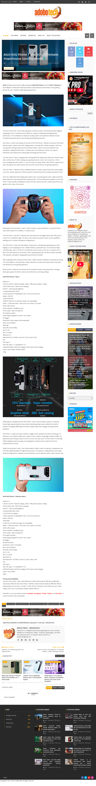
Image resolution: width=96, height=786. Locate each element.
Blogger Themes (63, 784)
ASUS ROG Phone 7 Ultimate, (51, 63)
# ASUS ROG (10, 604)
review (8, 727)
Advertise (32, 35)
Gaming (9, 719)
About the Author (53, 35)
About (21, 1)
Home (15, 1)
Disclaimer (37, 1)
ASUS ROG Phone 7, (37, 63)
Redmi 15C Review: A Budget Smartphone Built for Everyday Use (79, 383)
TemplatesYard (44, 784)
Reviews (23, 35)
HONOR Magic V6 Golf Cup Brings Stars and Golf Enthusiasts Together (82, 716)
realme (27, 662)
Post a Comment (9, 697)
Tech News (14, 35)
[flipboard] (92, 1)
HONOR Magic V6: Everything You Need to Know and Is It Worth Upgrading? (82, 750)
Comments (88, 330)
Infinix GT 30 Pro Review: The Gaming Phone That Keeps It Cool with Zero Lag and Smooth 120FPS (79, 362)
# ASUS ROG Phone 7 (22, 604)
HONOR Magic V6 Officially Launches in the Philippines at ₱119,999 (82, 739)
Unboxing (9, 723)
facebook (61, 687)
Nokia (5, 662)
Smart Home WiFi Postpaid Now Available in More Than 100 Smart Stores (51, 739)
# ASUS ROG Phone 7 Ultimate (38, 604)
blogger (49, 687)
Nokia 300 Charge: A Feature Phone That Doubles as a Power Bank (11, 677)
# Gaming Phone (53, 604)
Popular (72, 330)
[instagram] (79, 1)
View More (61, 656)
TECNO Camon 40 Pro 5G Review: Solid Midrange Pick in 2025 (79, 349)
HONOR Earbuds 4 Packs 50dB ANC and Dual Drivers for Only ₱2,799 (82, 727)
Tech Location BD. (16, 781)
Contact (28, 1)
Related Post (7, 656)
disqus (55, 687)
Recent (80, 330)
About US (41, 35)
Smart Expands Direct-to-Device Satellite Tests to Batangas (51, 716)
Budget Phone (11, 715)
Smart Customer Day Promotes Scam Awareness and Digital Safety (51, 750)
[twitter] (85, 1)
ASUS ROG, (28, 63)
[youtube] (82, 1)
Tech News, (16, 65)
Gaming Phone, (8, 65)
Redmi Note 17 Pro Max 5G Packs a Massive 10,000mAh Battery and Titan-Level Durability (54, 678)
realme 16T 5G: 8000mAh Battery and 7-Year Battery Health (32, 677)
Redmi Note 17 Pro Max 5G (53, 662)
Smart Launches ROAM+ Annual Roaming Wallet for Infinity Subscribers (51, 727)
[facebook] (89, 1)
